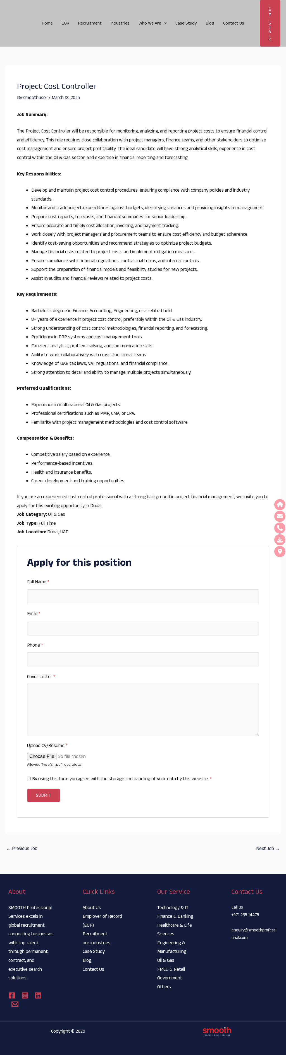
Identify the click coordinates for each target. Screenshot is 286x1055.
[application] (164, 23)
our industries (96, 943)
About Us (92, 907)
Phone (35, 645)
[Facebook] (11, 995)
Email (33, 613)
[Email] (14, 1004)
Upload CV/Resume (47, 745)
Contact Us (233, 23)
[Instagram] (25, 995)
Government (169, 978)
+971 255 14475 (245, 915)
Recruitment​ (90, 23)
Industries (120, 23)
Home (47, 23)
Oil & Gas (165, 960)
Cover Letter (41, 676)
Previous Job (21, 848)
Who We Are (150, 23)
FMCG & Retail (171, 969)
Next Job (268, 848)
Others (164, 987)
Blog (210, 23)
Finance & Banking (175, 916)
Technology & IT (173, 907)
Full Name (38, 582)
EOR (65, 23)
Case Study (186, 23)
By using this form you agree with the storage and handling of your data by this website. (122, 778)
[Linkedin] (38, 995)
